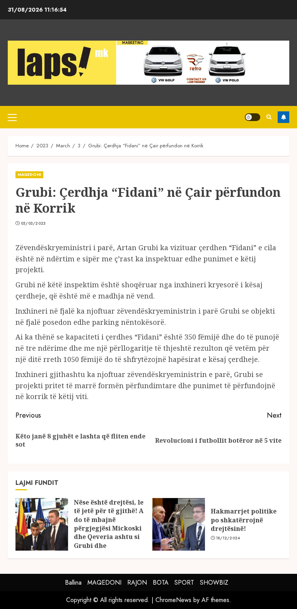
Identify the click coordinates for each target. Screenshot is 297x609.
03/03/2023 (33, 223)
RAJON (137, 582)
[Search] (269, 117)
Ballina (73, 582)
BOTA (161, 582)
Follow (283, 117)
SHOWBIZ (214, 582)
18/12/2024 (228, 538)
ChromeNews (173, 599)
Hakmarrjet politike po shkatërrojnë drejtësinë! (244, 520)
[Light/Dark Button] (252, 117)
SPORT (184, 582)
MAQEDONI (29, 174)
